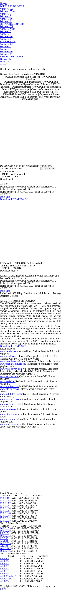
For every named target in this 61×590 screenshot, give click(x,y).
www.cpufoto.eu (8, 409)
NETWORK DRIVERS (12, 23)
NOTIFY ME (48, 169)
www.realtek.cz (7, 381)
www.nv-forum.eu (9, 419)
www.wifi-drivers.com (11, 368)
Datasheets (5, 59)
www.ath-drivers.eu (10, 389)
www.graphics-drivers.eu (12, 363)
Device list (5, 61)
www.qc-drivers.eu (9, 361)
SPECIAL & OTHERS (11, 56)
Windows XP (6, 8)
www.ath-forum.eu (9, 414)
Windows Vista (7, 11)
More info (5, 196)
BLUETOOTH (7, 41)
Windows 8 (5, 16)
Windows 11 (6, 21)
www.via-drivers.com (10, 399)
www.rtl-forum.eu (9, 424)
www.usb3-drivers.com (11, 394)
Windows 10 (6, 18)
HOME (4, 3)
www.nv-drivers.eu (9, 356)
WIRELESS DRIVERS (12, 6)
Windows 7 (5, 13)
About (3, 64)
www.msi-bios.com (9, 386)
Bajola (3, 588)
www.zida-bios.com (10, 404)
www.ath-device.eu (9, 376)
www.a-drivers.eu (9, 351)
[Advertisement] (30, 131)
